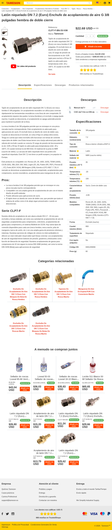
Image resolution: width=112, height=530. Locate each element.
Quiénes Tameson (9, 489)
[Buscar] (90, 3)
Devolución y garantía (47, 497)
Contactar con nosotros (48, 500)
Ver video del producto (26, 66)
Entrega (42, 493)
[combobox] (58, 3)
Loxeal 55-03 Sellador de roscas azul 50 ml (44, 379)
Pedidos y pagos (45, 489)
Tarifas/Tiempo (100, 489)
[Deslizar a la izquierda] (43, 43)
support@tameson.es (10, 500)
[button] (3, 3)
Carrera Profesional (9, 497)
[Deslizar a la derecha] (12, 43)
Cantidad (80, 36)
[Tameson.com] (13, 3)
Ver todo (51, 74)
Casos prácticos (8, 493)
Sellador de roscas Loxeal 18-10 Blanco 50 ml (68, 379)
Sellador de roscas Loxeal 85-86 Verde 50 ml (19, 379)
